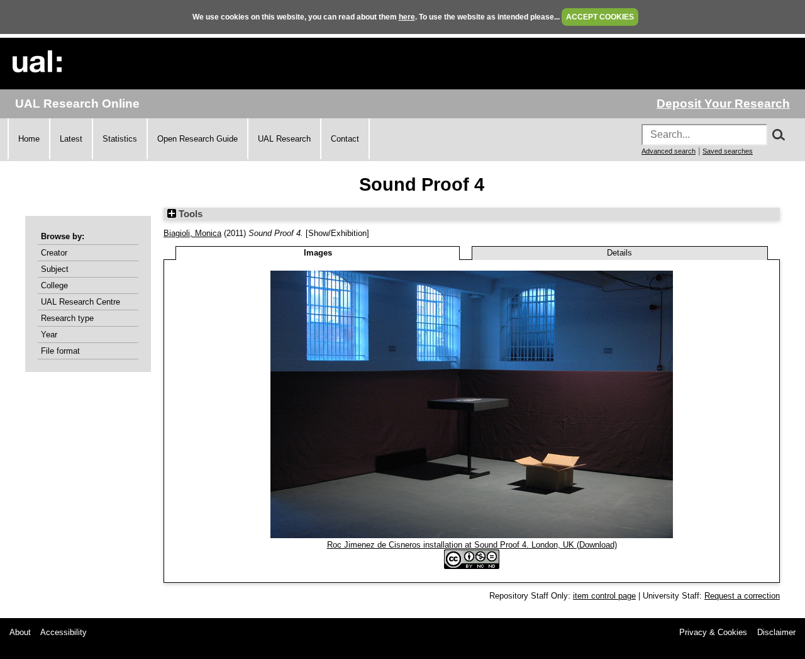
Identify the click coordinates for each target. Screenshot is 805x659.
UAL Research (284, 139)
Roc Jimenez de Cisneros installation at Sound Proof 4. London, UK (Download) (472, 544)
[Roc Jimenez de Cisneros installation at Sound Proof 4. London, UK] (471, 535)
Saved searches (727, 151)
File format (60, 351)
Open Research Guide (197, 139)
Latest (71, 139)
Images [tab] (318, 252)
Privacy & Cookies (713, 632)
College (54, 285)
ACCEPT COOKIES (600, 17)
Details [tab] (619, 252)
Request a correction (742, 595)
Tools (189, 214)
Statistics (120, 139)
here (407, 17)
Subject (55, 269)
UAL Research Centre (80, 302)
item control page (604, 595)
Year (49, 334)
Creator (54, 252)
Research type (67, 318)
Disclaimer (776, 632)
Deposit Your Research (723, 103)
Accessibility (63, 632)
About (20, 632)
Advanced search (668, 151)
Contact (345, 139)
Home (29, 139)
